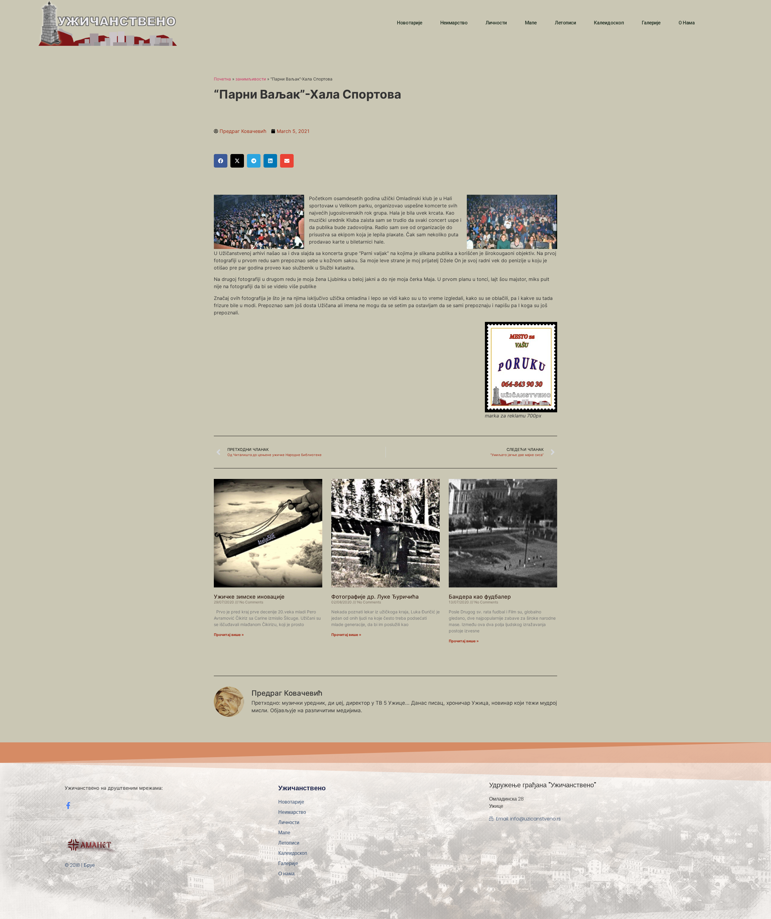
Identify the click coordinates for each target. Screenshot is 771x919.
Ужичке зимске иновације (249, 596)
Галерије (651, 23)
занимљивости (251, 79)
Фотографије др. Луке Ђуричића (375, 596)
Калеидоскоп (609, 23)
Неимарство (454, 23)
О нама (687, 23)
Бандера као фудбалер (480, 596)
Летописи (565, 23)
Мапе (531, 23)
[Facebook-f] (68, 805)
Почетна (222, 79)
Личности (496, 23)
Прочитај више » (229, 634)
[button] (220, 161)
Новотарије (409, 23)
